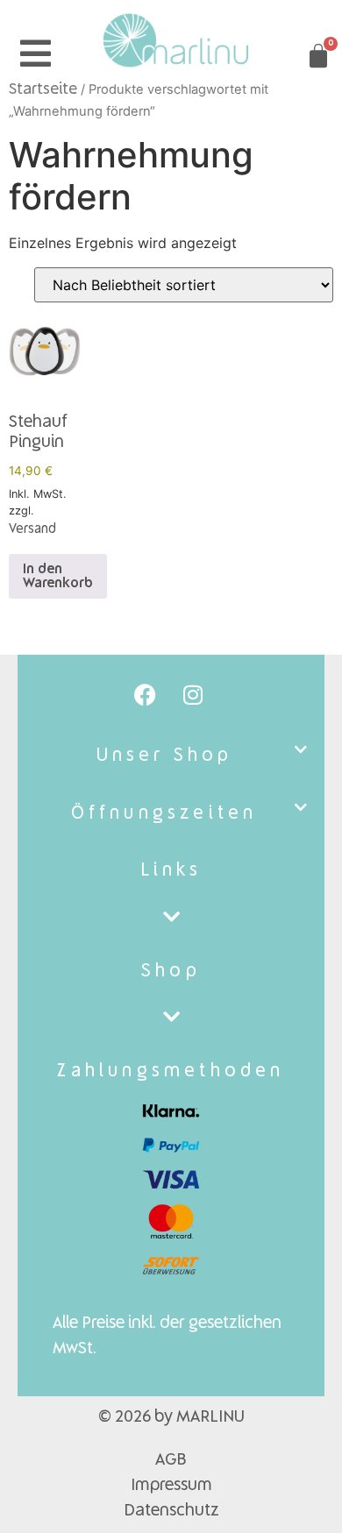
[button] (171, 756)
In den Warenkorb (58, 577)
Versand (32, 529)
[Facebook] (145, 694)
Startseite (43, 89)
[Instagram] (193, 694)
